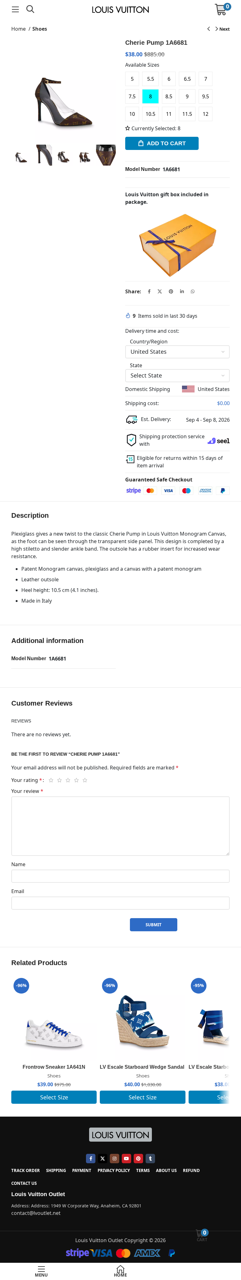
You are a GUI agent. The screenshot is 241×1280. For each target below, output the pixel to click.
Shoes (39, 28)
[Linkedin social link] (182, 291)
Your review (27, 791)
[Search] (30, 9)
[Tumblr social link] (150, 1158)
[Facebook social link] (149, 291)
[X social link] (160, 291)
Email (17, 891)
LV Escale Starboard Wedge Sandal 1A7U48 (152, 1067)
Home (19, 28)
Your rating (26, 780)
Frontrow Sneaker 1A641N (54, 1067)
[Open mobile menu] (15, 9)
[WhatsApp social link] (192, 291)
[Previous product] (208, 29)
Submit (154, 925)
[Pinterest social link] (171, 291)
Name (18, 864)
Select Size (54, 1097)
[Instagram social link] (114, 1158)
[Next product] (223, 29)
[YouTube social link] (126, 1158)
